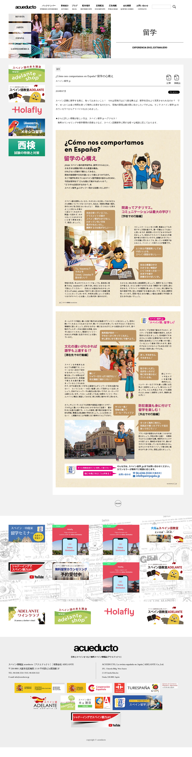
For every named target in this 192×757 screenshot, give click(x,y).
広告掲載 (113, 7)
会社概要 (127, 7)
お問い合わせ (142, 7)
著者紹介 (65, 7)
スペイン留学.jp (63, 81)
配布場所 (86, 7)
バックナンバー (49, 7)
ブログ (75, 7)
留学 (58, 69)
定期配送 (100, 7)
